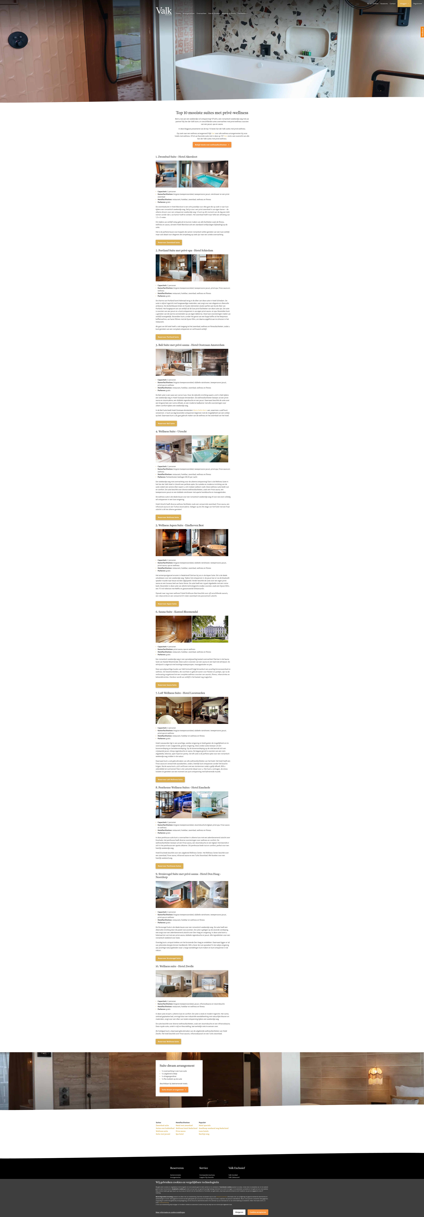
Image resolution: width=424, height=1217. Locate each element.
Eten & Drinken (214, 13)
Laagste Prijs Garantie (206, 1177)
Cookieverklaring (164, 1202)
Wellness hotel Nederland (186, 1128)
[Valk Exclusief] (164, 11)
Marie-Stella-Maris (200, 410)
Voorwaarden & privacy (207, 1175)
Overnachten (201, 13)
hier (213, 133)
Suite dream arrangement (173, 1090)
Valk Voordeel (233, 1175)
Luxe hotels (203, 1131)
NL (368, 3)
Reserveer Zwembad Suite (169, 242)
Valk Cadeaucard (234, 1177)
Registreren (417, 3)
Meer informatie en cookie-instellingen (170, 1212)
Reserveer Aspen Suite (167, 604)
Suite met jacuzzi (163, 1134)
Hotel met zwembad (184, 1125)
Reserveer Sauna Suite (167, 685)
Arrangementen (189, 13)
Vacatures (384, 3)
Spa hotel (180, 1134)
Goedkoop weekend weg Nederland (213, 1128)
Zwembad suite (162, 1125)
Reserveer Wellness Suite (168, 517)
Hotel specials (204, 1125)
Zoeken (375, 3)
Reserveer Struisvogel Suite (169, 958)
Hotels (178, 13)
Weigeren (239, 1212)
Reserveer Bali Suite (166, 423)
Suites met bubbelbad (165, 1128)
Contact (393, 3)
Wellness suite (162, 1131)
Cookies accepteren (258, 1212)
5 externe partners (221, 1196)
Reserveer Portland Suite (168, 337)
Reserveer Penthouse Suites (169, 866)
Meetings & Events (229, 13)
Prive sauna (181, 1131)
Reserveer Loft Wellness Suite (170, 779)
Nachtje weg (204, 1134)
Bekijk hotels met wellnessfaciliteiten (211, 145)
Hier (225, 136)
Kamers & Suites (175, 1175)
